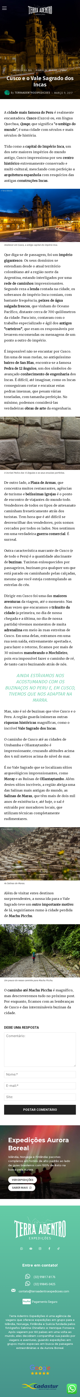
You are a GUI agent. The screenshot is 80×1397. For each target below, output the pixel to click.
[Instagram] (40, 1248)
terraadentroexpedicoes (32, 92)
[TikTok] (58, 1248)
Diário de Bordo (46, 70)
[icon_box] (40, 1277)
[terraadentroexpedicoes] (7, 92)
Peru (64, 70)
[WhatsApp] (21, 1248)
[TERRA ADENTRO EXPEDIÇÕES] (40, 8)
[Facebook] (49, 1248)
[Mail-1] (30, 1248)
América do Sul (22, 70)
